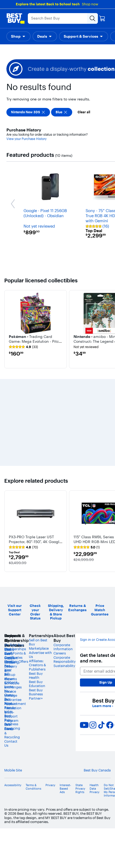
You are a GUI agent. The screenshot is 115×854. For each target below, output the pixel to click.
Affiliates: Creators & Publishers (37, 665)
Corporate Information (63, 647)
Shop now (90, 4)
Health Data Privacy (94, 788)
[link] (23, 347)
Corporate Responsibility (64, 659)
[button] (18, 36)
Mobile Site (13, 770)
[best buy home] (15, 18)
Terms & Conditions (33, 786)
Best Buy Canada (97, 770)
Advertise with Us (40, 654)
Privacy (50, 785)
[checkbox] (28, 112)
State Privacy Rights (80, 788)
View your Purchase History (26, 139)
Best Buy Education (37, 684)
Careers (59, 653)
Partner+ (36, 698)
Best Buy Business (36, 692)
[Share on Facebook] (110, 725)
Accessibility (12, 785)
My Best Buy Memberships (15, 647)
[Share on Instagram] (93, 725)
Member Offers (16, 661)
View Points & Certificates (15, 655)
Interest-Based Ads (65, 788)
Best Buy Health (36, 675)
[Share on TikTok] (101, 725)
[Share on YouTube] (84, 725)
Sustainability (64, 666)
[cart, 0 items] (102, 18)
